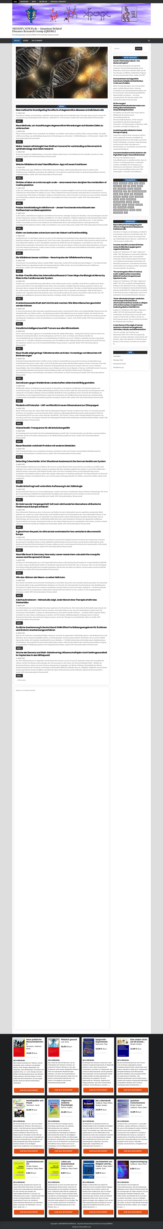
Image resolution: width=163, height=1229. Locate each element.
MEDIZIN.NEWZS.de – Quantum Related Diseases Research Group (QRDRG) (37, 30)
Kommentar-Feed (119, 364)
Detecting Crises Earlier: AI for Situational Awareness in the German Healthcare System (61, 461)
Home (15, 1)
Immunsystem (138, 194)
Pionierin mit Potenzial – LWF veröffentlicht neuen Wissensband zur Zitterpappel (57, 405)
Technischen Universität (121, 210)
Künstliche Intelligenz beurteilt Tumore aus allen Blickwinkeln (47, 328)
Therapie (132, 210)
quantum (131, 205)
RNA (115, 207)
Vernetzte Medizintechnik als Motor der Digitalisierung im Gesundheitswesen (129, 153)
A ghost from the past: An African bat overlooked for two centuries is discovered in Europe (58, 533)
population (117, 205)
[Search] (149, 40)
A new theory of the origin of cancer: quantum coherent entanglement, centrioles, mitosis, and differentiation (129, 327)
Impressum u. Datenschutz (58, 1)
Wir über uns (43, 1)
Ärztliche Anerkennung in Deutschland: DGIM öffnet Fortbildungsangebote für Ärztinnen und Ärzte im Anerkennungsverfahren (61, 629)
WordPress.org (118, 367)
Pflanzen (136, 202)
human (126, 194)
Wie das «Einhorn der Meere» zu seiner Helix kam (40, 577)
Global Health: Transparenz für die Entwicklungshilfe (43, 427)
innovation (117, 197)
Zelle (125, 213)
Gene (121, 194)
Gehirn (116, 194)
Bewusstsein (123, 183)
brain (136, 183)
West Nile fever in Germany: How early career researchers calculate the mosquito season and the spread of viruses (58, 556)
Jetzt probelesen (32, 1057)
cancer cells (118, 186)
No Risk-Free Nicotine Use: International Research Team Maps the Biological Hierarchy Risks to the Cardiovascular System (60, 277)
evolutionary (118, 191)
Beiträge (25, 40)
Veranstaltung (118, 213)
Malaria (116, 199)
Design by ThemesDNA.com (81, 1227)
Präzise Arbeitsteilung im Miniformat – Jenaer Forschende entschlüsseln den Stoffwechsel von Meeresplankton (55, 209)
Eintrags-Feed (118, 360)
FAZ (129, 191)
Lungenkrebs (139, 197)
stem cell (131, 207)
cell (125, 186)
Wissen (34, 1)
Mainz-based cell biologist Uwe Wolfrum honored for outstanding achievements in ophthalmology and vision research (59, 147)
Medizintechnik (131, 199)
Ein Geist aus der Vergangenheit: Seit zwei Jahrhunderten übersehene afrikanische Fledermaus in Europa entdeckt (58, 505)
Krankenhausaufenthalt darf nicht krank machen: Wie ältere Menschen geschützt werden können (58, 304)
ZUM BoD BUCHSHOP (29, 1090)
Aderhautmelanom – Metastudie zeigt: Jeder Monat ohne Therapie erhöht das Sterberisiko (56, 601)
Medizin (122, 199)
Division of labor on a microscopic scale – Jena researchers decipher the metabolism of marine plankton (61, 184)
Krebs (131, 197)
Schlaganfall (122, 207)
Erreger (130, 189)
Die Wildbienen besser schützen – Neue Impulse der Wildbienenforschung (54, 257)
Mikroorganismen (119, 202)
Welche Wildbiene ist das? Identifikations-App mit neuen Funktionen (51, 164)
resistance (139, 205)
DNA (115, 189)
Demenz (133, 186)
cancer (142, 183)
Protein (124, 205)
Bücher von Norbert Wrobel (25, 690)
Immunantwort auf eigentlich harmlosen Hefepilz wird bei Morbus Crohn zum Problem (128, 80)
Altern (116, 183)
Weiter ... (19, 121)
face (125, 191)
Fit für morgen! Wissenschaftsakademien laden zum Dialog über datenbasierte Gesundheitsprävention (129, 106)
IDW (131, 194)
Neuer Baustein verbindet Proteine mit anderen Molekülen (45, 445)
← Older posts (21, 680)
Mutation (129, 202)
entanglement (122, 189)
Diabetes (139, 186)
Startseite (17, 40)
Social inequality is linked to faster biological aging (127, 131)
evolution (138, 189)
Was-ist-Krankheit (37, 40)
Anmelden (117, 356)
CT (128, 186)
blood (131, 183)
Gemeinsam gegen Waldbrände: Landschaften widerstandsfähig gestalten (55, 382)
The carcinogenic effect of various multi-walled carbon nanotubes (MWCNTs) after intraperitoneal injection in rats (127, 274)
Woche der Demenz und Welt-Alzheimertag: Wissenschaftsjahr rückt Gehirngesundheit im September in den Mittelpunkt (61, 654)
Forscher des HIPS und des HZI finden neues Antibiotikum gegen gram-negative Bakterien (128, 246)
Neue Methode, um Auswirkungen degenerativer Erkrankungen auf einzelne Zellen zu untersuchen (59, 127)
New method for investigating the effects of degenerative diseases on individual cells (60, 110)
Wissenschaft (24, 1)
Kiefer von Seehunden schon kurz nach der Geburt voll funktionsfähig (51, 232)
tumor (139, 210)
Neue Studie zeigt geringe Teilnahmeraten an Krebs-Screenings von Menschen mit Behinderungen (58, 354)
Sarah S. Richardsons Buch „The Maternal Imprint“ (126, 62)
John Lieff (125, 197)
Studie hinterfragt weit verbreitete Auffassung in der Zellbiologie (49, 486)
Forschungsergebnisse (139, 191)
